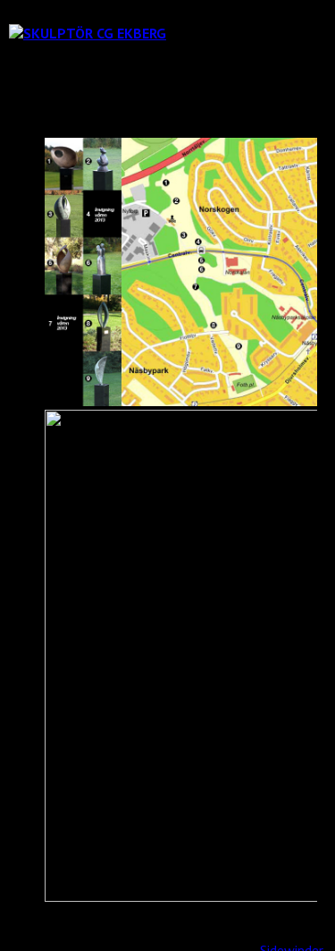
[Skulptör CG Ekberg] (87, 33)
